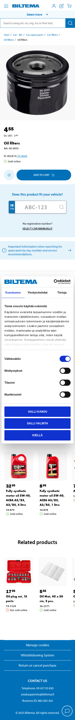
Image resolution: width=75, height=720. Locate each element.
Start (6, 34)
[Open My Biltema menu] (54, 6)
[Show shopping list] (61, 6)
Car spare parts (34, 34)
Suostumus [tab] (13, 292)
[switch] (65, 370)
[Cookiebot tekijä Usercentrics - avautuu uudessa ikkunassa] (54, 281)
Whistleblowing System (37, 655)
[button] (37, 14)
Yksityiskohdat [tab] (38, 292)
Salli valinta (37, 423)
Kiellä (37, 435)
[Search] (70, 23)
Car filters (52, 34)
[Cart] (69, 6)
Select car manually (37, 228)
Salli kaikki (37, 411)
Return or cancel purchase (37, 665)
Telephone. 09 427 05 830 (37, 688)
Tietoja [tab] (62, 292)
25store (22, 156)
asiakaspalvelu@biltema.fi (37, 694)
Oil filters (9, 39)
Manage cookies (37, 645)
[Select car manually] (69, 250)
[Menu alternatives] (6, 6)
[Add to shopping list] (9, 175)
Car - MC (17, 34)
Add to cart (41, 175)
